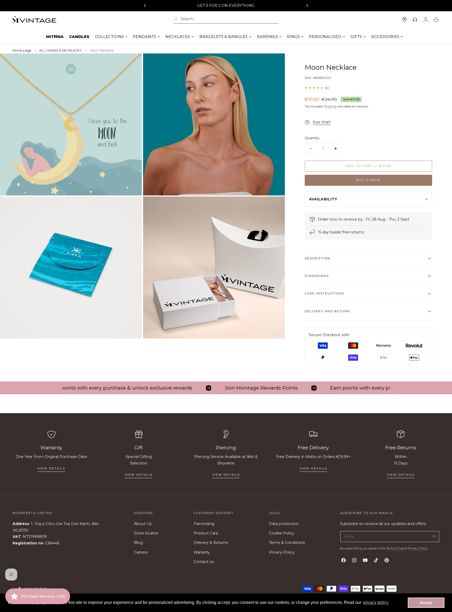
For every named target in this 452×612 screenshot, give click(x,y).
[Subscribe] (433, 536)
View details (51, 468)
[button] (226, 20)
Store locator (146, 533)
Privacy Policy (282, 552)
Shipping (330, 106)
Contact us (204, 561)
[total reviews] (368, 88)
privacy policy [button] (375, 602)
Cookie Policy (281, 533)
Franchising (204, 523)
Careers (141, 552)
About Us (142, 523)
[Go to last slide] (144, 5)
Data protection (284, 523)
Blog (138, 542)
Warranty (202, 552)
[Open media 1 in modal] (132, 62)
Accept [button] (426, 602)
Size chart (322, 122)
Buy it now (368, 180)
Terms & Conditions (287, 542)
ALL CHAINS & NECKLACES (60, 50)
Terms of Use (395, 548)
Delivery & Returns (211, 542)
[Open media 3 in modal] (132, 205)
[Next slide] (307, 5)
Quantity (312, 138)
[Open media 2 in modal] (275, 62)
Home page (22, 50)
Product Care (206, 533)
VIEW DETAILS (138, 475)
